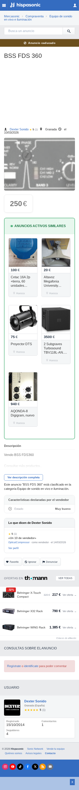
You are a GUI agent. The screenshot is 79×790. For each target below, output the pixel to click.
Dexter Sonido (19, 129)
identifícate (31, 666)
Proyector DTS (21, 344)
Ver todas (65, 578)
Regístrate (14, 666)
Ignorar (32, 562)
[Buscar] (69, 31)
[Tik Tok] (20, 767)
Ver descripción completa (23, 477)
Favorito (14, 562)
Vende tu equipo (56, 748)
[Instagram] (5, 767)
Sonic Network (35, 748)
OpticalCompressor (19, 542)
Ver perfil (13, 548)
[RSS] (43, 767)
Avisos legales (34, 753)
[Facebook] (28, 767)
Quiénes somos (13, 753)
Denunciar (52, 562)
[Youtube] (13, 767)
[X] (35, 767)
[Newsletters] (50, 767)
